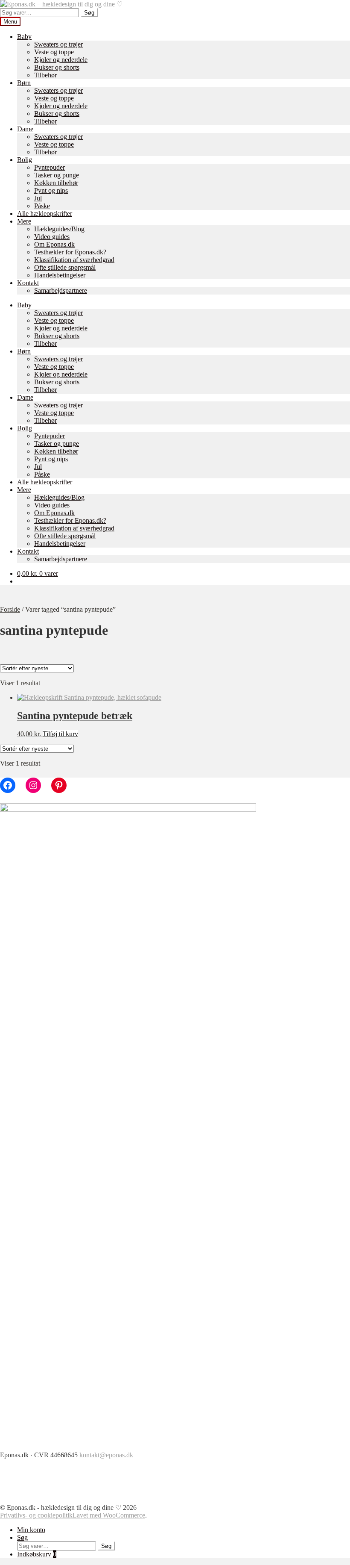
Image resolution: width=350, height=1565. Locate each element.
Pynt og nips (51, 190)
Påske (42, 205)
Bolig (24, 159)
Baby (24, 36)
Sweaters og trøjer (58, 44)
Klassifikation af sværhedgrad (74, 259)
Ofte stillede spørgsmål (65, 267)
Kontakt (28, 282)
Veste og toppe (54, 52)
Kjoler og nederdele (61, 59)
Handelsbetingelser (59, 275)
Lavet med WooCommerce (109, 1515)
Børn (24, 82)
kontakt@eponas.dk (106, 1455)
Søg (89, 12)
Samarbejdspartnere (60, 290)
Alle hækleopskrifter (44, 213)
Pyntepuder (49, 167)
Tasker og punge (56, 175)
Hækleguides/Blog (59, 229)
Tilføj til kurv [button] (60, 733)
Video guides (52, 236)
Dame (25, 129)
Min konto (31, 1529)
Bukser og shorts (56, 67)
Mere (24, 221)
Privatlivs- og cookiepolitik (36, 1515)
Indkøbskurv (36, 1554)
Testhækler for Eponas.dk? (70, 252)
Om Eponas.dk (54, 244)
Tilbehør (45, 75)
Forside (10, 609)
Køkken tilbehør (56, 182)
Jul (38, 198)
